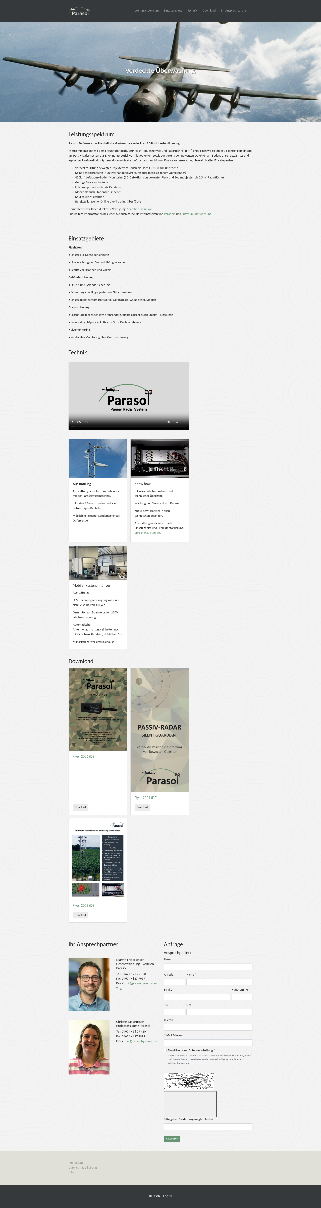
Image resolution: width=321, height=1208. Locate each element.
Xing (119, 988)
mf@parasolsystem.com (141, 983)
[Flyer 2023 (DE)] (98, 859)
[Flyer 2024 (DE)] (160, 730)
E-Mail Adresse (174, 1035)
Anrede (168, 974)
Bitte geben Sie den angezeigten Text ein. (189, 1119)
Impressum (76, 1163)
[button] (8, 72)
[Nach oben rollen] (313, 1200)
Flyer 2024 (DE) (146, 798)
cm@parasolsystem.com (141, 1041)
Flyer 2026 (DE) (84, 756)
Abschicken (172, 1138)
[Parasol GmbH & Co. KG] (79, 11)
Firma (167, 959)
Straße (168, 989)
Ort (188, 1005)
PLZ (166, 1005)
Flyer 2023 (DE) (84, 906)
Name (191, 974)
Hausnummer (240, 989)
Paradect (169, 214)
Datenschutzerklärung (83, 1167)
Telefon (168, 1020)
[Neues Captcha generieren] (190, 1104)
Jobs (71, 1172)
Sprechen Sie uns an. (140, 209)
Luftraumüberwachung (196, 214)
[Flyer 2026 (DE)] (98, 709)
